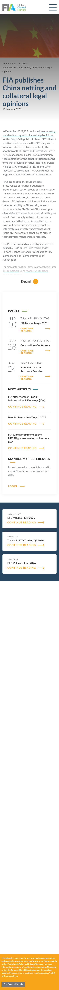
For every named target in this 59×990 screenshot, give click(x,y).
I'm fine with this (13, 984)
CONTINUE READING (27, 329)
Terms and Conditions (20, 970)
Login (12, 486)
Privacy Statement (36, 964)
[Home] (14, 7)
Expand (26, 281)
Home (5, 63)
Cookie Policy (18, 964)
